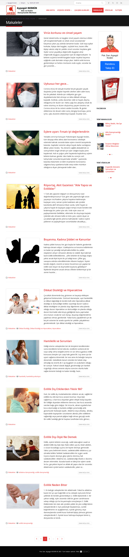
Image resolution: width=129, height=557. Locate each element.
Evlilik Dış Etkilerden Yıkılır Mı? (63, 389)
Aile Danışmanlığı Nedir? (113, 133)
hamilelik (22, 376)
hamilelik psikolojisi (33, 376)
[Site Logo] (21, 10)
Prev (37, 539)
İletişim (23, 3)
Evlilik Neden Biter (55, 485)
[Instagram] (117, 3)
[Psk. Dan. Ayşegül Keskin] (109, 43)
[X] (113, 3)
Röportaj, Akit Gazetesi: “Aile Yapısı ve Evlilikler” (68, 186)
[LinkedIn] (121, 3)
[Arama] (102, 3)
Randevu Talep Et (110, 66)
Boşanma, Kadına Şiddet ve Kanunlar (67, 239)
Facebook (101, 108)
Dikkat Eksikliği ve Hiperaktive (63, 290)
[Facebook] (108, 3)
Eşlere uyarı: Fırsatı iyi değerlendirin (66, 131)
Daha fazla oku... (85, 71)
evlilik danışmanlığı (42, 472)
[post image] (23, 44)
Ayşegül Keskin (12, 3)
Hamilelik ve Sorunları (58, 341)
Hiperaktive (56, 328)
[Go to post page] (100, 125)
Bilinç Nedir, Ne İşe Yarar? (113, 124)
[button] (108, 154)
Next (62, 539)
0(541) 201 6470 (34, 3)
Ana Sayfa (50, 10)
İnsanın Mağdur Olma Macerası (112, 145)
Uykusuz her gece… (56, 83)
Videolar (109, 10)
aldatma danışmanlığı (27, 472)
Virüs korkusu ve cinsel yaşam (63, 33)
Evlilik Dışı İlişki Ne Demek (60, 437)
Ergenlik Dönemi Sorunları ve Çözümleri (112, 169)
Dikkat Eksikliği (24, 328)
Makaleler (97, 10)
